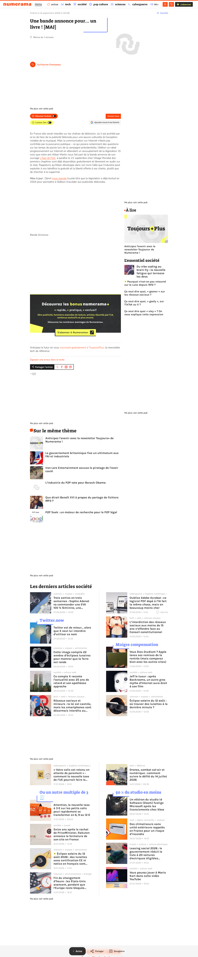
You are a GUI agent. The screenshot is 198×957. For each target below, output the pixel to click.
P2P (34, 373)
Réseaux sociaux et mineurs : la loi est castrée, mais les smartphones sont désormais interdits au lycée (72, 705)
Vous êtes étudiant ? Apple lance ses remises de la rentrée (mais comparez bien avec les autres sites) (148, 657)
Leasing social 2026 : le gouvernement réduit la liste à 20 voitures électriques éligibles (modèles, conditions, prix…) (146, 853)
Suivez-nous (113, 116)
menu (38, 4)
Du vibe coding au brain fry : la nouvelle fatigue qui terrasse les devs (151, 271)
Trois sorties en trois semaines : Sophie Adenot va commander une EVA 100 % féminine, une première (71, 602)
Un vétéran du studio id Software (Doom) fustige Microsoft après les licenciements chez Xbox (147, 804)
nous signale (59, 178)
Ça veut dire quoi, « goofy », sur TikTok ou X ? (144, 303)
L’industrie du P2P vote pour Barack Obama (75, 482)
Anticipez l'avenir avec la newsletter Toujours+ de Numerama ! (79, 440)
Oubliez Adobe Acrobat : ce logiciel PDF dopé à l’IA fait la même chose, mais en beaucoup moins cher (148, 602)
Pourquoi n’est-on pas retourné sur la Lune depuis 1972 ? (145, 283)
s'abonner (185, 4)
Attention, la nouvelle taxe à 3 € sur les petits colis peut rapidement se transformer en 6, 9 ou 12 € (71, 810)
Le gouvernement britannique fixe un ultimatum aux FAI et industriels (82, 454)
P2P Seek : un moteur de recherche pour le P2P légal (81, 512)
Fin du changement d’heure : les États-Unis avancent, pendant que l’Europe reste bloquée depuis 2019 (69, 883)
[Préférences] (171, 4)
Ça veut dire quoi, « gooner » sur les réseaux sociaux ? (144, 293)
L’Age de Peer (48, 158)
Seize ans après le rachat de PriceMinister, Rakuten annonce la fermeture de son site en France (71, 834)
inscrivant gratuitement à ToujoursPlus (82, 347)
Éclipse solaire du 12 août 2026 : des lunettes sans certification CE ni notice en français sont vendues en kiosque (70, 858)
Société (164, 13)
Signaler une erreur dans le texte (47, 359)
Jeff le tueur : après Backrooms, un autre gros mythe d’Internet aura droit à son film (148, 681)
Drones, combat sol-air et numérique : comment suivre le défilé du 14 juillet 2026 (148, 774)
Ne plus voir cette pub (41, 108)
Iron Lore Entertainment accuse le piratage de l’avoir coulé (81, 469)
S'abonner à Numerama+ (72, 332)
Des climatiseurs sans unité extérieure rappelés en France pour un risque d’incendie (147, 829)
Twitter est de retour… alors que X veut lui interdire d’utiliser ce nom (72, 631)
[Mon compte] (165, 4)
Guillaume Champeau (49, 64)
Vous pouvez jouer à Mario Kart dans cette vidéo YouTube (148, 876)
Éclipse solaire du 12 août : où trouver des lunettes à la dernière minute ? (149, 704)
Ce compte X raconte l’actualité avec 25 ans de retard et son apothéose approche (71, 681)
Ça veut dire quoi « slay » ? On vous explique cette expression (143, 313)
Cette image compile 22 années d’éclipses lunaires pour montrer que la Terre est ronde (72, 657)
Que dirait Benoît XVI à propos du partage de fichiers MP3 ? (82, 499)
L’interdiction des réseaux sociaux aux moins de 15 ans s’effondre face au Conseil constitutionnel (148, 627)
